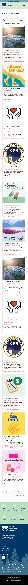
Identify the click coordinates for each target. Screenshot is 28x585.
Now (13, 520)
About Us (4, 544)
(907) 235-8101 (17, 1)
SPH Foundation (6, 550)
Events (23, 509)
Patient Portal (6, 509)
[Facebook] (14, 557)
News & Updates (6, 548)
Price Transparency (13, 577)
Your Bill (15, 509)
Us (22, 520)
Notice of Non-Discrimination (13, 580)
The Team (5, 520)
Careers (4, 546)
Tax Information (14, 583)
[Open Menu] (24, 5)
